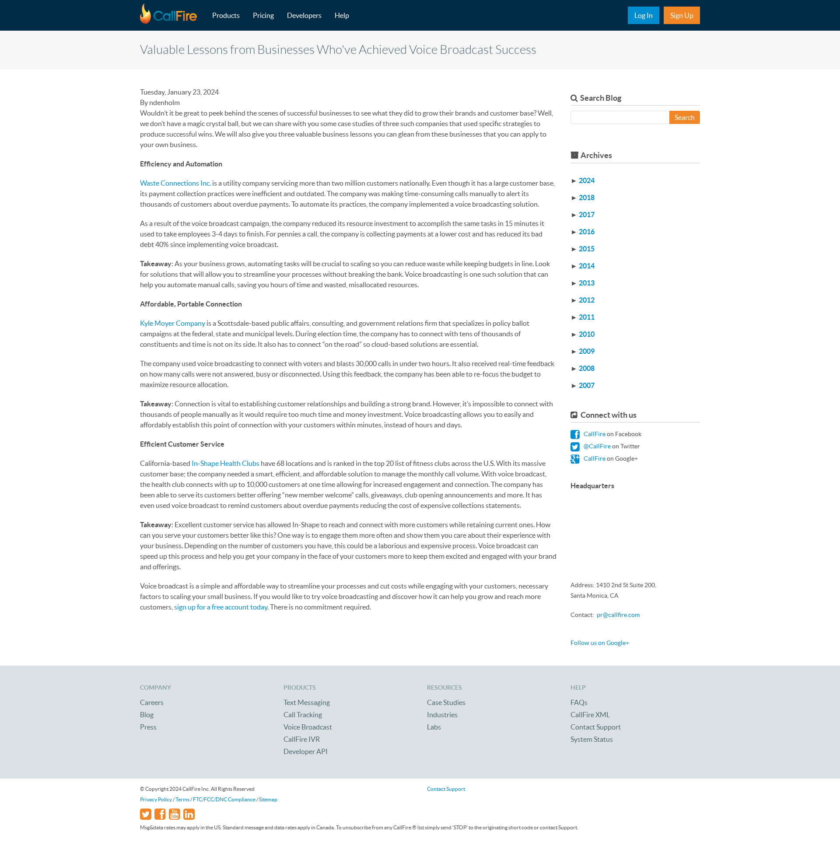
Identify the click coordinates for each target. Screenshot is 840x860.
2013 (587, 283)
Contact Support (595, 727)
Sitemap (268, 799)
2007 (587, 385)
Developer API (306, 751)
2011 (587, 317)
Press (148, 727)
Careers (152, 702)
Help (342, 15)
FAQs (579, 702)
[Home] (173, 15)
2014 (587, 266)
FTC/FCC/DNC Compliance (224, 799)
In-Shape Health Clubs (225, 463)
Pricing (263, 15)
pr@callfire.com (618, 614)
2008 (587, 368)
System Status (591, 739)
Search (685, 117)
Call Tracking (303, 715)
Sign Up (681, 15)
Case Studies (446, 702)
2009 (587, 351)
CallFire (594, 433)
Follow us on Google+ (599, 642)
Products (226, 15)
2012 (587, 300)
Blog (147, 715)
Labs (434, 727)
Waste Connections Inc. (175, 183)
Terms (182, 799)
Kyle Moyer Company (172, 323)
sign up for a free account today (220, 607)
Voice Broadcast (308, 727)
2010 (587, 334)
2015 (587, 249)
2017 (587, 215)
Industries (442, 715)
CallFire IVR (302, 739)
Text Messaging (307, 702)
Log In (643, 15)
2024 (587, 180)
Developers (304, 15)
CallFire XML (590, 715)
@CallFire (596, 446)
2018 (587, 197)
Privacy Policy (156, 799)
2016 (587, 232)
